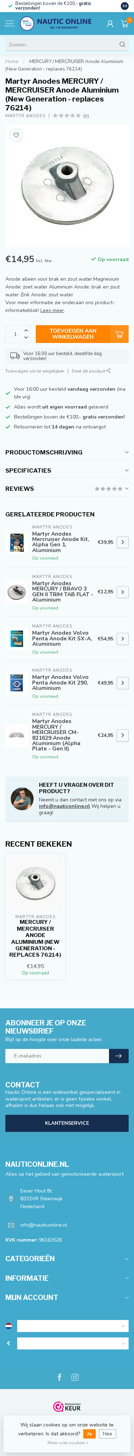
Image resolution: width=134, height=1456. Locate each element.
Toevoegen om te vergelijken (34, 371)
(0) (86, 116)
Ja (89, 1433)
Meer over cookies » (68, 1443)
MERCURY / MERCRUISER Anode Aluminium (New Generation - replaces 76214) (35, 938)
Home (12, 61)
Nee (107, 1433)
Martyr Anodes (25, 116)
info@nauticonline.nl (64, 806)
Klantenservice (67, 1123)
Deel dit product (89, 371)
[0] (125, 23)
